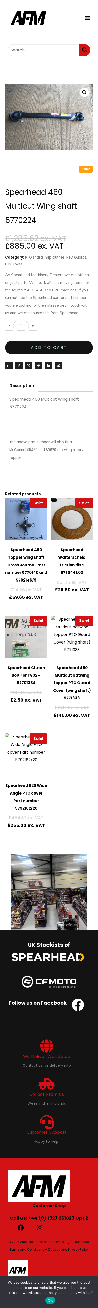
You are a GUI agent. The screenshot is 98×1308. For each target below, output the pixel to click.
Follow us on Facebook (38, 1002)
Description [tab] (21, 386)
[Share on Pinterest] (38, 365)
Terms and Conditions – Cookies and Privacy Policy (49, 1249)
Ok (50, 1300)
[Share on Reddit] (58, 365)
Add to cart (49, 347)
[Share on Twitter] (28, 365)
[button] (84, 92)
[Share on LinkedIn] (48, 365)
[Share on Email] (9, 365)
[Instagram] (39, 1227)
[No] (91, 1292)
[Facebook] (21, 1227)
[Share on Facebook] (19, 365)
